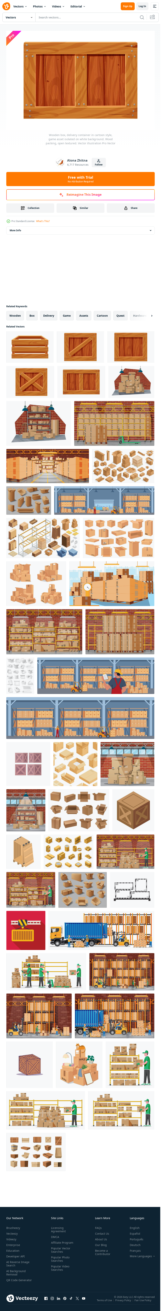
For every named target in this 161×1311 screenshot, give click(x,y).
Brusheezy (13, 1226)
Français (132, 1249)
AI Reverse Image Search (17, 1261)
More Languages (138, 1254)
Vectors (18, 6)
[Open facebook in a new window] (46, 1300)
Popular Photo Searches (59, 1257)
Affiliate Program (61, 1240)
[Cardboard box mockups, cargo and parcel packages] (78, 808)
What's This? (43, 221)
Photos (38, 6)
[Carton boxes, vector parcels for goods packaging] (20, 674)
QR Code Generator (13, 1279)
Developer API (15, 1254)
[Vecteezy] (6, 6)
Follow (98, 164)
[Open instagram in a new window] (52, 1300)
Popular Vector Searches (60, 1248)
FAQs (96, 1226)
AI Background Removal (16, 1270)
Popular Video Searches (59, 1266)
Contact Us (100, 1231)
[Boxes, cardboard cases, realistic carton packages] (28, 498)
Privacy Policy (124, 1301)
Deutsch (132, 1243)
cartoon (102, 313)
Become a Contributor (101, 1250)
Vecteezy (12, 1231)
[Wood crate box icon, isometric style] (133, 808)
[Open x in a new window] (77, 1300)
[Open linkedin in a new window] (58, 1300)
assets (83, 313)
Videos (56, 6)
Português (133, 1237)
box (32, 313)
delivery (48, 313)
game (67, 313)
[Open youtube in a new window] (83, 1300)
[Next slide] (145, 313)
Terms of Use (104, 1301)
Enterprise (13, 1243)
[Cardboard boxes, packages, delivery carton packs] (82, 888)
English (132, 1226)
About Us (99, 1237)
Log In (142, 6)
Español (132, 1231)
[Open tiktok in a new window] (71, 1300)
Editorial (76, 6)
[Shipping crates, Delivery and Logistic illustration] (29, 1062)
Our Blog (99, 1243)
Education (12, 1249)
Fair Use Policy (143, 1301)
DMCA (54, 1235)
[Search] (142, 17)
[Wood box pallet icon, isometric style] (23, 850)
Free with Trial (80, 179)
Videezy (11, 1237)
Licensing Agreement (57, 1227)
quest (120, 313)
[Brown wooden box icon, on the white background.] (28, 762)
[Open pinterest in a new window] (64, 1300)
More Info (15, 228)
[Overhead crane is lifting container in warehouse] (25, 928)
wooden (15, 313)
